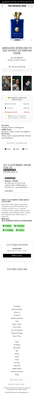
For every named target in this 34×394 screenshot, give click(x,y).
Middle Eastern (17, 369)
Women (17, 354)
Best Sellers (17, 348)
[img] (17, 170)
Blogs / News (17, 324)
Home (17, 342)
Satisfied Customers (17, 318)
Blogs (17, 375)
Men (17, 351)
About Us (17, 312)
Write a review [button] (17, 256)
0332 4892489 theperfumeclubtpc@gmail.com (17, 392)
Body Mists (17, 366)
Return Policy (17, 336)
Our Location (16, 380)
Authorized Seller (17, 309)
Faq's (16, 321)
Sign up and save (16, 384)
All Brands (17, 345)
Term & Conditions (17, 330)
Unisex (17, 357)
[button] (15, 196)
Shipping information (17, 143)
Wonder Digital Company (20, 389)
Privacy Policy (17, 327)
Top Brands (17, 306)
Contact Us (17, 315)
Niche (17, 360)
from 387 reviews (9, 172)
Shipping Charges (17, 333)
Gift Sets (17, 363)
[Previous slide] (3, 83)
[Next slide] (30, 83)
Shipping (10, 60)
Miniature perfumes (17, 372)
